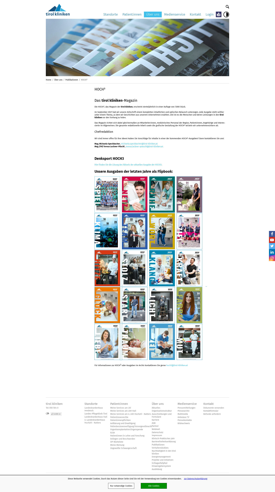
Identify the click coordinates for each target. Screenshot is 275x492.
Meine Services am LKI (120, 408)
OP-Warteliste (116, 442)
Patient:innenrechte (119, 417)
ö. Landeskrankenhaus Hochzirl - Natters (95, 421)
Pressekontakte (185, 420)
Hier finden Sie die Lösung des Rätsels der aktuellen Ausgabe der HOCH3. (128, 164)
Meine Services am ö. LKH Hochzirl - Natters (130, 414)
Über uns (152, 14)
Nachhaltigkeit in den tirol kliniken (164, 452)
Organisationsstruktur (162, 411)
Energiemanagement (161, 456)
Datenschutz (157, 432)
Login (210, 14)
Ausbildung (157, 469)
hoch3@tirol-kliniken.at (177, 365)
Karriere (155, 420)
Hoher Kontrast (226, 14)
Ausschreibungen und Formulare (161, 415)
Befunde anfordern (212, 414)
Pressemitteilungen (186, 408)
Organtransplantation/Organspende (126, 429)
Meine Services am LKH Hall (123, 411)
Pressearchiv (183, 411)
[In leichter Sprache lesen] (218, 14)
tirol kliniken (54, 404)
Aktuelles (156, 408)
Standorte (110, 14)
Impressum (157, 435)
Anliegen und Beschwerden (122, 438)
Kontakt (195, 14)
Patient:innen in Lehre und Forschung (127, 435)
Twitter (272, 246)
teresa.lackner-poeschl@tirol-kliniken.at (144, 146)
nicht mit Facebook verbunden (47, 414)
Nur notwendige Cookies (121, 485)
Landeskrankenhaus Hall (96, 417)
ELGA (112, 432)
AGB (154, 423)
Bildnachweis (184, 423)
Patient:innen (132, 14)
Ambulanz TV (183, 417)
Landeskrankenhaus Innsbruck (94, 409)
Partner (155, 426)
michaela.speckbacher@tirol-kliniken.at (139, 143)
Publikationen (71, 79)
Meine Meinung (117, 445)
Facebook (272, 234)
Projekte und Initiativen (162, 460)
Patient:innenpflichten (120, 420)
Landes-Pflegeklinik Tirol (96, 413)
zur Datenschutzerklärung (195, 478)
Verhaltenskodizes (160, 448)
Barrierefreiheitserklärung (164, 441)
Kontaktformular (210, 411)
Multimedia (183, 414)
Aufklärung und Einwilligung (122, 423)
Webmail (156, 429)
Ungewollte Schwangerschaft (123, 448)
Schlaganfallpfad (159, 463)
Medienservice (174, 14)
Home (48, 79)
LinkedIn (272, 252)
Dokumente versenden (213, 408)
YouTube (272, 240)
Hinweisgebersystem (161, 466)
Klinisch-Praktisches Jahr (163, 438)
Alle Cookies (153, 485)
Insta (272, 258)
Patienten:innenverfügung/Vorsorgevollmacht (131, 426)
